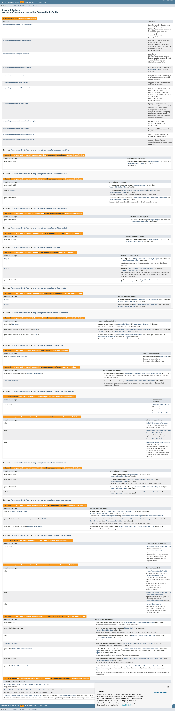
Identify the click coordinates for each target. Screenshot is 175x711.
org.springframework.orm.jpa (14, 75)
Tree (26, 2)
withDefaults (164, 356)
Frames (14, 5)
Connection (152, 190)
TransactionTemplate (153, 604)
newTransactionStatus (132, 649)
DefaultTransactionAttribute (157, 423)
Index (40, 2)
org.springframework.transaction (15, 103)
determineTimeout (124, 324)
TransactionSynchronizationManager (138, 329)
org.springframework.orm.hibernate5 (17, 67)
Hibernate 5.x (153, 69)
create (109, 511)
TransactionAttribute (160, 404)
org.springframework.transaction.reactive (18, 134)
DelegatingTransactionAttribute (158, 430)
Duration (15, 324)
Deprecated (33, 2)
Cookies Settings (160, 692)
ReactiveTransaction (34, 373)
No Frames (21, 5)
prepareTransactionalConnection (145, 198)
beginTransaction (140, 259)
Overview (4, 2)
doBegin (152, 161)
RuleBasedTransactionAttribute (158, 442)
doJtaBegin (132, 479)
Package (11, 2)
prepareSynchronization (133, 658)
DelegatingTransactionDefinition (158, 592)
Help (45, 2)
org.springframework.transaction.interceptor (19, 121)
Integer (13, 190)
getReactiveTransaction (134, 373)
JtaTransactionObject (145, 479)
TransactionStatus (11, 381)
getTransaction (131, 381)
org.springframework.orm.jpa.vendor (16, 82)
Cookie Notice (127, 705)
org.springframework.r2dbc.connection (17, 88)
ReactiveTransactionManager (123, 511)
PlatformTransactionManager (31, 695)
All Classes (33, 5)
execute (140, 492)
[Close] (168, 687)
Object (157, 161)
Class (17, 2)
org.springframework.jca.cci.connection (18, 24)
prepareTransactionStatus (133, 666)
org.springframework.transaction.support (18, 139)
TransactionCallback (118, 494)
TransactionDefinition (27, 18)
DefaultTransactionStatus (22, 649)
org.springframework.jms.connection (16, 53)
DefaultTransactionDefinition (157, 571)
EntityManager (153, 259)
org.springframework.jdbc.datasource (17, 40)
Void (36, 329)
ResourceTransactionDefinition (159, 546)
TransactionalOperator (18, 511)
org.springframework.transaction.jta (16, 128)
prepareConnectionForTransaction (134, 190)
